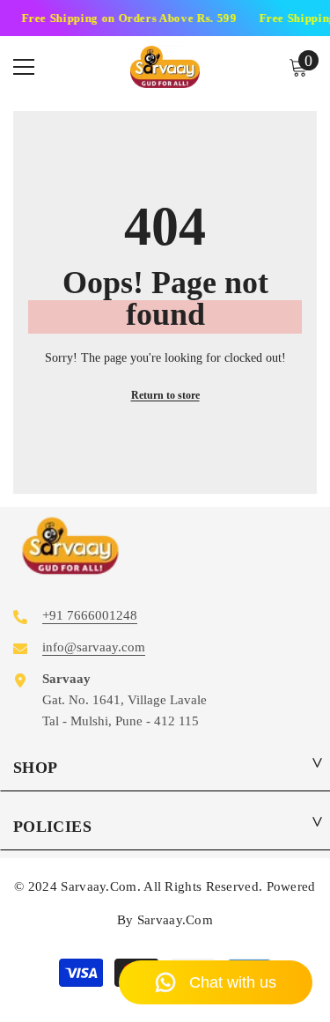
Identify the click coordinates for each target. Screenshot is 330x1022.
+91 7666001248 (89, 615)
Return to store (165, 395)
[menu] (23, 66)
